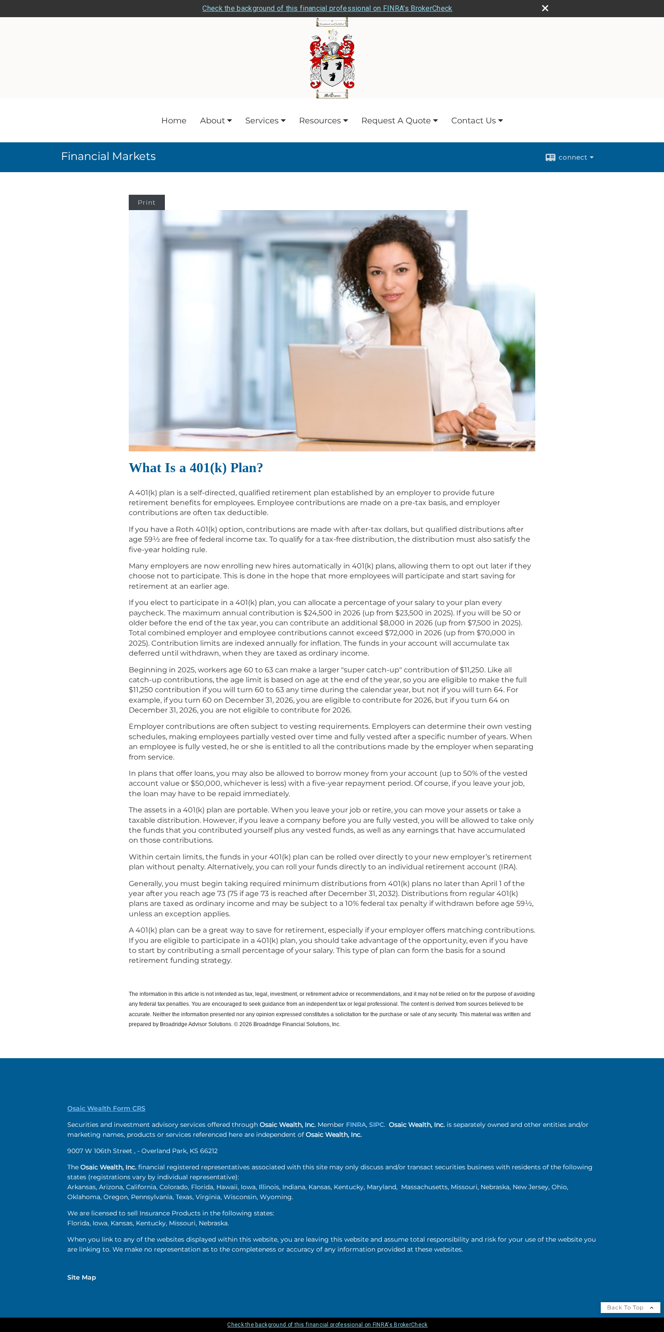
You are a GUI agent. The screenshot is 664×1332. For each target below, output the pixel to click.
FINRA (356, 1125)
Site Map (81, 1277)
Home (174, 121)
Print (147, 202)
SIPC (376, 1125)
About (212, 121)
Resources (320, 121)
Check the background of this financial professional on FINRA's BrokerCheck (327, 8)
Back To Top (626, 1307)
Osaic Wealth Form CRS (106, 1108)
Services (262, 121)
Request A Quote (396, 121)
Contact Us (473, 121)
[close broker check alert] (545, 8)
